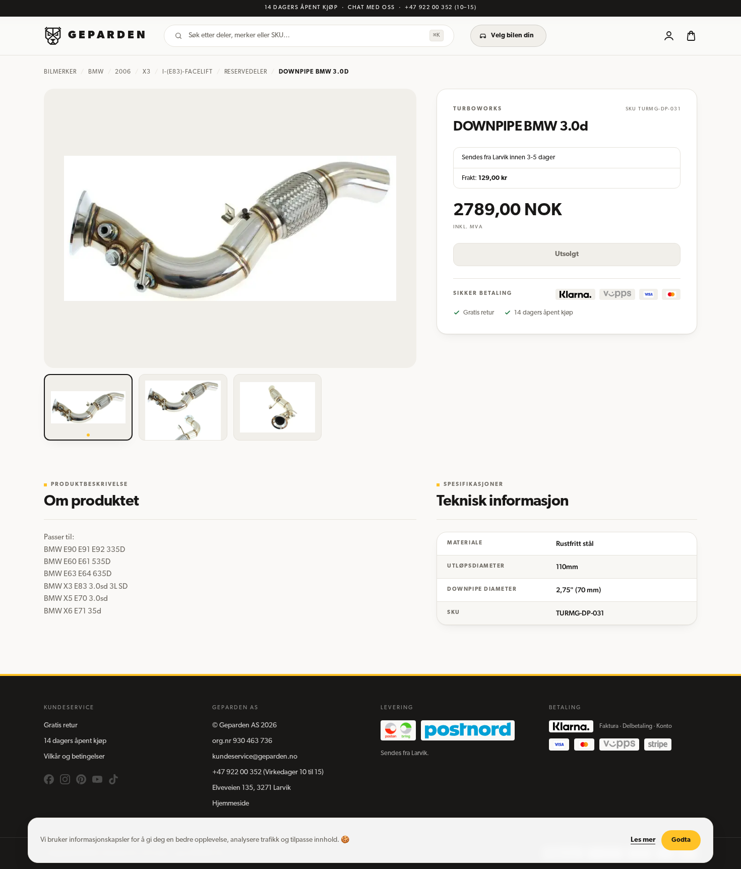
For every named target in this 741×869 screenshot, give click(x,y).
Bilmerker (60, 72)
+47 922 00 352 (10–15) (440, 8)
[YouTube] (97, 779)
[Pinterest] (81, 779)
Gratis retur (61, 725)
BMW (96, 72)
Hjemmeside (230, 804)
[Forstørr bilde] (230, 228)
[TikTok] (113, 779)
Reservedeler (246, 72)
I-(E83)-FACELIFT (187, 72)
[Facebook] (49, 779)
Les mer (643, 840)
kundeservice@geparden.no (254, 757)
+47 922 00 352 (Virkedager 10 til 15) (268, 772)
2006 (123, 72)
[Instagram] (65, 779)
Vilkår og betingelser (74, 757)
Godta (681, 840)
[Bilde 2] (183, 407)
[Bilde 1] (88, 407)
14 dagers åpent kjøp (75, 741)
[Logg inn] (669, 36)
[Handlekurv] (691, 36)
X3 (147, 72)
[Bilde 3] (277, 407)
